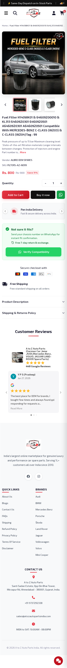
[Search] (15, 13)
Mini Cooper (42, 554)
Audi (38, 496)
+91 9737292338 (33, 602)
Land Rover (42, 528)
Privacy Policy (9, 535)
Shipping (6, 522)
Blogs (5, 503)
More (23, 152)
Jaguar (39, 535)
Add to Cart (16, 194)
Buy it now (43, 194)
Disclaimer (7, 548)
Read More (16, 408)
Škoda (39, 522)
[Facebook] (28, 476)
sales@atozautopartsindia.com (33, 616)
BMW (38, 503)
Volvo (39, 548)
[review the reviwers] (12, 386)
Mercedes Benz (44, 509)
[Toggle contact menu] (58, 660)
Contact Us (8, 509)
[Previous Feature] (5, 211)
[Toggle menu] (6, 13)
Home (5, 25)
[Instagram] (38, 476)
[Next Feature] (61, 211)
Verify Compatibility (36, 251)
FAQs (5, 515)
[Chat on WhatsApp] (61, 195)
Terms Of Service (11, 541)
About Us (7, 496)
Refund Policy (9, 528)
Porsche (40, 515)
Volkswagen (42, 541)
